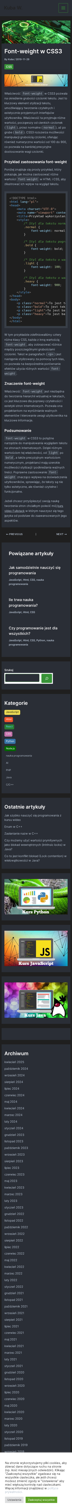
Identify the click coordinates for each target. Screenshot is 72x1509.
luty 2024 (10, 1121)
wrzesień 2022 (14, 1234)
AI (7, 762)
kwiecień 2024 (14, 1108)
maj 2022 (10, 1260)
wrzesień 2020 (14, 1386)
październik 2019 (16, 1445)
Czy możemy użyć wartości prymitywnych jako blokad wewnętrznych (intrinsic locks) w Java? (35, 845)
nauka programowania (19, 755)
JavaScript (15, 579)
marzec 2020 (13, 1418)
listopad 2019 (13, 1438)
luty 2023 (10, 1201)
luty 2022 (10, 1280)
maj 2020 (10, 1405)
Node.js (10, 748)
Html (26, 579)
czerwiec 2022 (14, 1253)
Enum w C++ (13, 827)
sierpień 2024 (13, 1082)
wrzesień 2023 (14, 1154)
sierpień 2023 (13, 1161)
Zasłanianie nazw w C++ (21, 833)
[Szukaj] (46, 678)
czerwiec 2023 (14, 1174)
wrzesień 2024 (14, 1075)
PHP (8, 770)
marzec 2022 (13, 1273)
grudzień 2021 (14, 1293)
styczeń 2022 (13, 1287)
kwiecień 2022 (14, 1267)
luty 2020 (10, 1425)
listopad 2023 (13, 1141)
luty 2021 (10, 1359)
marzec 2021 (13, 1353)
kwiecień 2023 (14, 1187)
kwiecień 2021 (14, 1346)
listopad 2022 (13, 1220)
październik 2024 (16, 1069)
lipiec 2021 (11, 1326)
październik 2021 (16, 1306)
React (9, 726)
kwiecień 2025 (14, 1062)
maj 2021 (10, 1339)
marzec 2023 (13, 1194)
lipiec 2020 (11, 1392)
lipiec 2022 (11, 1247)
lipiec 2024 (11, 1088)
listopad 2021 (13, 1300)
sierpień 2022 (13, 1240)
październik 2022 (16, 1227)
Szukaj (8, 670)
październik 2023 (16, 1148)
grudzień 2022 (14, 1214)
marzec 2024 (13, 1115)
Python (40, 640)
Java (9, 777)
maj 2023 (10, 1181)
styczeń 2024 (13, 1128)
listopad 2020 (13, 1379)
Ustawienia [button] (14, 1499)
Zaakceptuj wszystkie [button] (41, 1499)
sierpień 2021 (13, 1320)
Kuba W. (13, 8)
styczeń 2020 (13, 1432)
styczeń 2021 (13, 1366)
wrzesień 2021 (14, 1313)
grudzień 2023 (14, 1135)
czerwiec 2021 (14, 1333)
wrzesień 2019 (14, 1451)
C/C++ (10, 784)
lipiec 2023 (11, 1168)
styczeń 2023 (13, 1207)
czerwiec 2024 (14, 1095)
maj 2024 (10, 1101)
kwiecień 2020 (14, 1412)
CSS (9, 67)
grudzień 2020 (14, 1372)
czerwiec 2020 (14, 1399)
